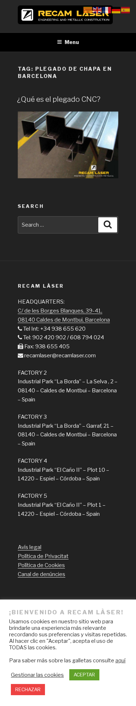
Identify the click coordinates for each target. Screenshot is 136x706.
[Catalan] (88, 9)
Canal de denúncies (41, 574)
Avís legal (29, 547)
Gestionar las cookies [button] (37, 675)
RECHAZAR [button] (28, 689)
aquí (120, 660)
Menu (72, 42)
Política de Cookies (41, 565)
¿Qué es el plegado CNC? (58, 99)
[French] (107, 9)
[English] (97, 9)
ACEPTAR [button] (84, 674)
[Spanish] (126, 9)
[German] (116, 9)
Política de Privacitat (43, 556)
